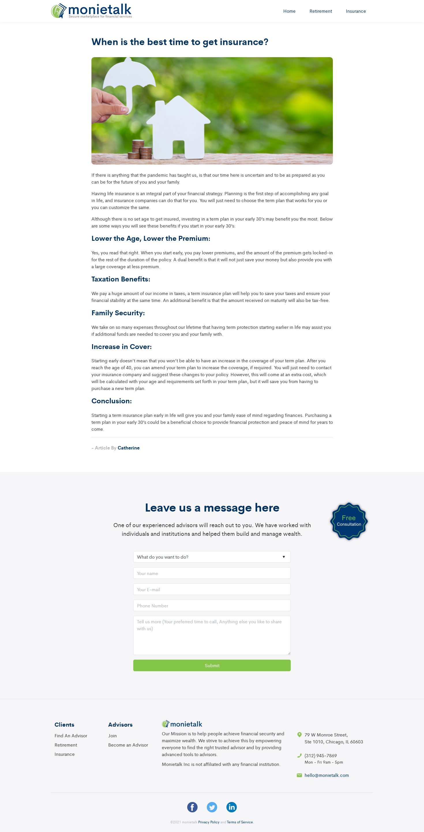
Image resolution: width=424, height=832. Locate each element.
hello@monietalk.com (327, 775)
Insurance (356, 11)
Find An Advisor (71, 735)
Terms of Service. (240, 821)
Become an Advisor (128, 744)
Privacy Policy (208, 821)
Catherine (115, 447)
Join (112, 735)
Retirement (320, 11)
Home (289, 11)
